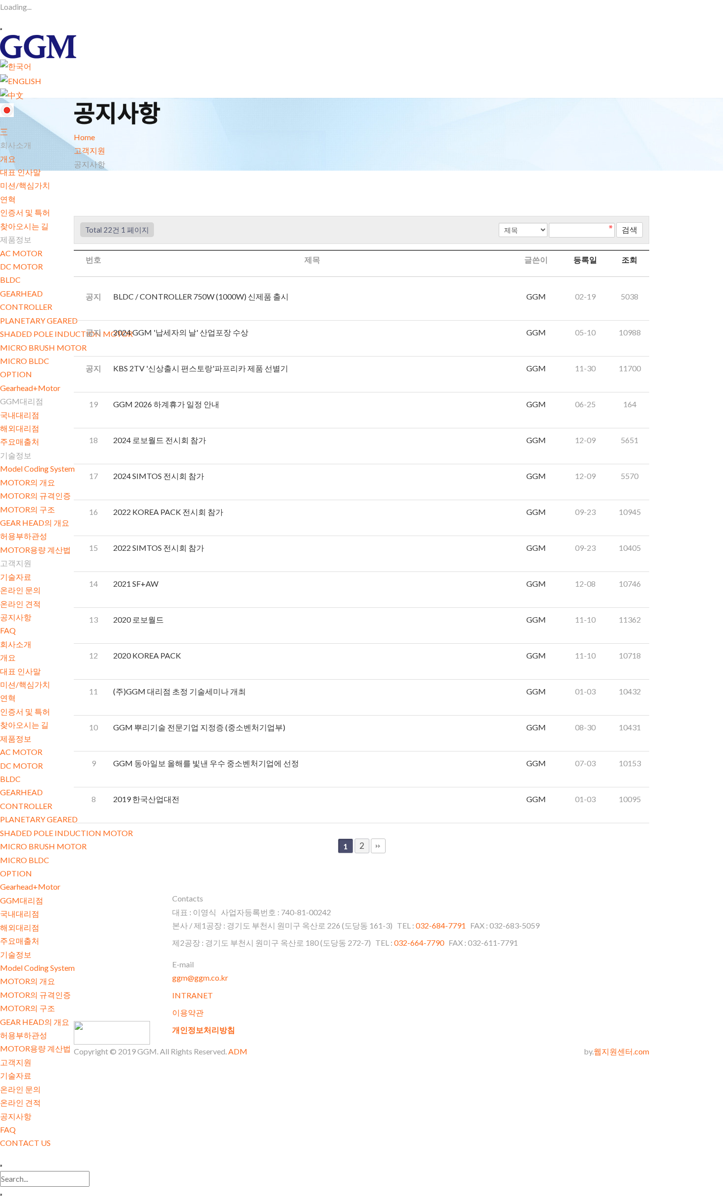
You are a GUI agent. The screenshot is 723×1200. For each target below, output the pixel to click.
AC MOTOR (21, 253)
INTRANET (192, 995)
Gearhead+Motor (30, 387)
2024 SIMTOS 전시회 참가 (159, 475)
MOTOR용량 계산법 (35, 549)
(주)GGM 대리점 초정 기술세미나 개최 (180, 691)
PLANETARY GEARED (39, 320)
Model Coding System (37, 468)
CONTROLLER (26, 306)
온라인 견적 (20, 603)
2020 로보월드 (139, 619)
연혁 (8, 199)
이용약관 (188, 1012)
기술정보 (15, 954)
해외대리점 (19, 428)
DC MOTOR (21, 266)
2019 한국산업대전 (147, 799)
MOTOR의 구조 (27, 509)
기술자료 (15, 576)
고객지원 (15, 1062)
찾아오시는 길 (24, 226)
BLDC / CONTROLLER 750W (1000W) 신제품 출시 (201, 296)
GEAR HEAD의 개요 (34, 522)
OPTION (16, 374)
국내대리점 (19, 415)
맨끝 (378, 846)
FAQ (8, 630)
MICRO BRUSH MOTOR (43, 347)
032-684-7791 (441, 925)
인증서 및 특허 (25, 212)
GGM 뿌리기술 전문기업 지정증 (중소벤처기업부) (200, 727)
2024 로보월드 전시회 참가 (160, 440)
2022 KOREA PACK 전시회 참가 (169, 511)
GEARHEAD (21, 293)
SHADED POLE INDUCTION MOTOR (66, 333)
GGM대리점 (21, 900)
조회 (629, 259)
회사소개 (15, 644)
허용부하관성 (23, 535)
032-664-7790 (419, 942)
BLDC (10, 279)
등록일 (585, 259)
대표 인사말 (20, 172)
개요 (8, 158)
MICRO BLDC (24, 360)
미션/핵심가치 (25, 185)
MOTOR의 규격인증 (35, 495)
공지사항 (15, 617)
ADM (237, 1051)
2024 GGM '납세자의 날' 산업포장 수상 (181, 332)
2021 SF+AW (136, 583)
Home (84, 137)
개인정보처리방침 (203, 1029)
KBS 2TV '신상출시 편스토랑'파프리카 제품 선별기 (201, 368)
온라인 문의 (20, 590)
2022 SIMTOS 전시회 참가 (159, 547)
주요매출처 (19, 441)
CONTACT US (25, 1142)
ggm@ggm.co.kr (200, 977)
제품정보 (15, 738)
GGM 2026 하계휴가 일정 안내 (167, 404)
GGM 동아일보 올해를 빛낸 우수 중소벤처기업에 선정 (207, 763)
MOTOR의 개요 (27, 482)
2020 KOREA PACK (147, 655)
